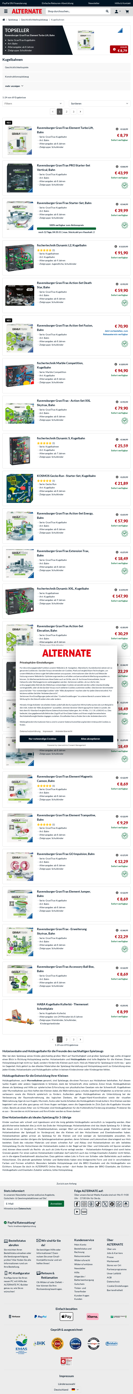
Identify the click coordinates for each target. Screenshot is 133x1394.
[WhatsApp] (119, 1203)
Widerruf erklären (83, 1264)
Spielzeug (13, 19)
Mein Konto (80, 1244)
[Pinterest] (112, 1203)
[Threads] (91, 1203)
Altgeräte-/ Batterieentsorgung (84, 1278)
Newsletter (94, 3)
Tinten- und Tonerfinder (80, 1290)
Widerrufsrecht (82, 1260)
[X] (105, 1203)
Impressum (66, 1376)
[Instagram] (84, 1203)
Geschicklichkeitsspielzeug (34, 19)
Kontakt (126, 3)
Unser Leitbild (114, 1273)
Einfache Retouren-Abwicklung (57, 3)
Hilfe (117, 3)
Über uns (111, 1249)
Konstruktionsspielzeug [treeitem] (17, 76)
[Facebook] (77, 1203)
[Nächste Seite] (80, 112)
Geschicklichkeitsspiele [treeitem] (16, 67)
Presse (110, 1257)
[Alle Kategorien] (5, 11)
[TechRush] (126, 1203)
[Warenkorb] (127, 11)
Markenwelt (113, 1261)
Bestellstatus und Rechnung (82, 1250)
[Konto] (117, 11)
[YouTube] (77, 1211)
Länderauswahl (66, 1383)
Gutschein (79, 1284)
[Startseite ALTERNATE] (27, 11)
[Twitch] (84, 1211)
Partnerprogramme (117, 1269)
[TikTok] (98, 1203)
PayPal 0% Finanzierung (14, 3)
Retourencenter (82, 1256)
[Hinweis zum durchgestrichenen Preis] (114, 49)
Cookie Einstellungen (117, 1286)
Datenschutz (24, 1208)
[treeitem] (66, 86)
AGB (109, 1277)
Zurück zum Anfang (66, 1183)
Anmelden (56, 1203)
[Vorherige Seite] (52, 112)
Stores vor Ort (114, 1265)
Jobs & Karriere (115, 1253)
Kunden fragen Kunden (81, 1297)
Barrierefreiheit (115, 1290)
